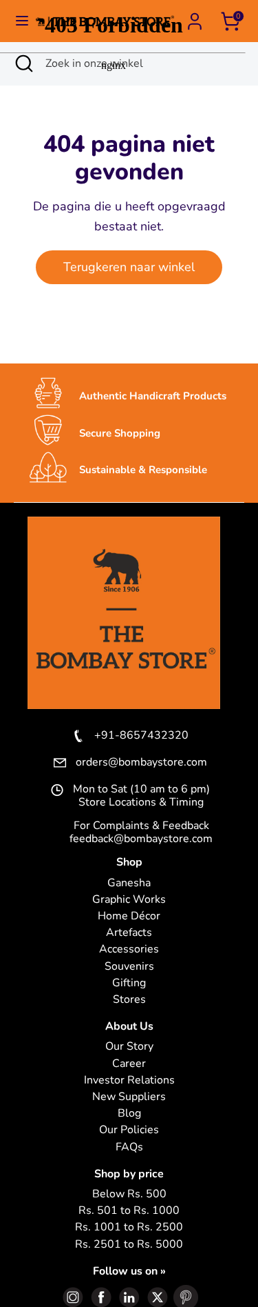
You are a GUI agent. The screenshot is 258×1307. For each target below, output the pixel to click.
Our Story (129, 1046)
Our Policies (129, 1130)
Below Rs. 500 (129, 1194)
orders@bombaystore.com (141, 763)
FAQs (129, 1147)
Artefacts (129, 932)
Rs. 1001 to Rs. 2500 (129, 1227)
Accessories (129, 949)
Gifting (129, 983)
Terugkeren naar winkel (129, 267)
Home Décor (129, 916)
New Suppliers (129, 1097)
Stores (129, 999)
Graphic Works (129, 899)
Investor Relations (129, 1080)
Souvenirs (129, 966)
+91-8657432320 (141, 736)
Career (129, 1063)
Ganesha (129, 883)
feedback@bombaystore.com (141, 838)
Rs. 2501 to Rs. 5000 (129, 1244)
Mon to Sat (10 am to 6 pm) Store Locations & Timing (141, 796)
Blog (129, 1113)
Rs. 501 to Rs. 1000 (129, 1210)
